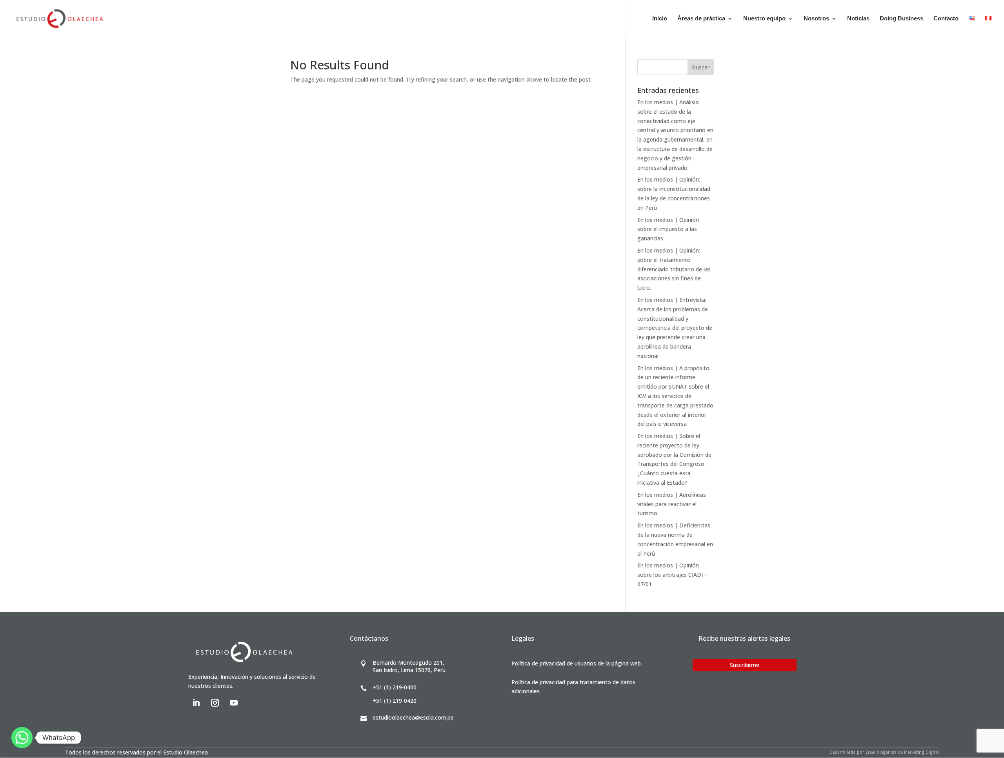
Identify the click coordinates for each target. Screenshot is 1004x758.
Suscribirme (744, 665)
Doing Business (901, 19)
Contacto (946, 19)
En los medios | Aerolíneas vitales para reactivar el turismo (671, 504)
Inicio (659, 19)
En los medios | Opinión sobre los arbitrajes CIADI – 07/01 (672, 575)
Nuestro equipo (764, 19)
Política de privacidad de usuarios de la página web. (576, 663)
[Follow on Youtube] (234, 703)
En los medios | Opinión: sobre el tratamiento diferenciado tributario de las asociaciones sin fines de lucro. (674, 269)
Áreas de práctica (701, 19)
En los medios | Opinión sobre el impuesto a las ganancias (668, 229)
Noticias (858, 19)
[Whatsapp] (22, 737)
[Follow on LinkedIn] (196, 703)
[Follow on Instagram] (215, 703)
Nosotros (816, 19)
